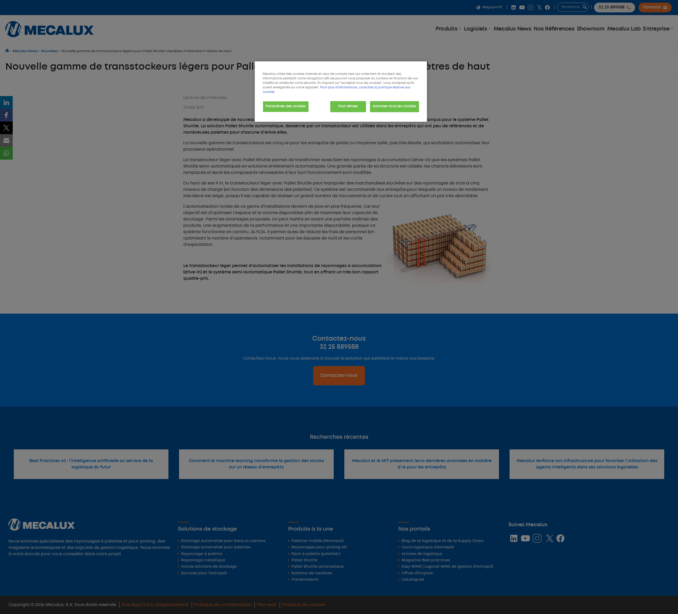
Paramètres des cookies (286, 106)
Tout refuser (348, 106)
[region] (341, 91)
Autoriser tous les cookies (394, 106)
